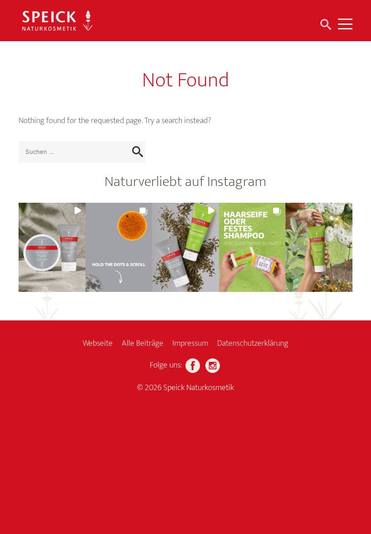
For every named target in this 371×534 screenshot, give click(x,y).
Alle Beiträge (142, 343)
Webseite (98, 343)
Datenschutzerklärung (252, 343)
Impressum (190, 343)
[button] (52, 247)
